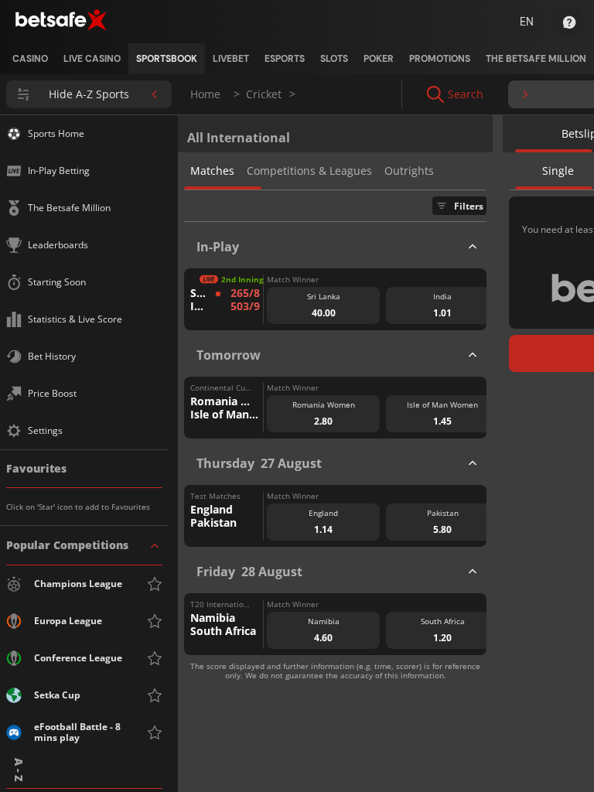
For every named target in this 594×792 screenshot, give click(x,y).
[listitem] (30, 58)
